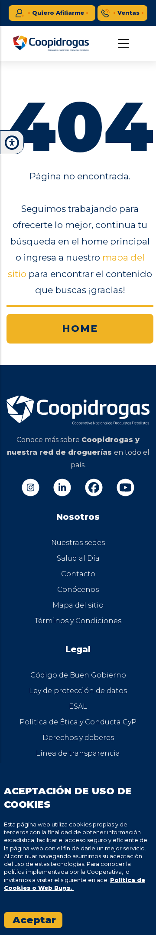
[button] (12, 142)
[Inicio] (51, 43)
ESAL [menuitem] (78, 706)
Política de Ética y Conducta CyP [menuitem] (78, 722)
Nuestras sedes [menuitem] (78, 543)
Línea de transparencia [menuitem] (78, 753)
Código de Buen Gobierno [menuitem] (78, 675)
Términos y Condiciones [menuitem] (78, 621)
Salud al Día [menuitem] (78, 558)
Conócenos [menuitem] (78, 589)
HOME (80, 328)
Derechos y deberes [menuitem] (78, 737)
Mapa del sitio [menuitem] (78, 605)
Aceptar (34, 920)
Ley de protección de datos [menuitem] (78, 691)
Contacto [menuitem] (78, 574)
